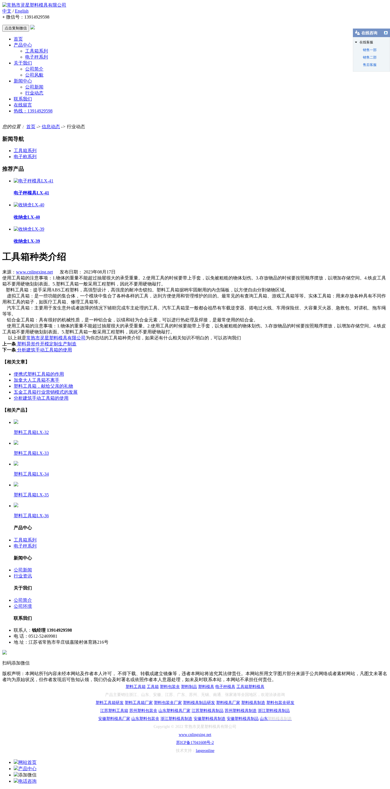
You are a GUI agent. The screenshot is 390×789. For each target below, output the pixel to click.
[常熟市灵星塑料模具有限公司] (34, 5)
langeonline (205, 750)
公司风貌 (34, 75)
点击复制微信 (16, 28)
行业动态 (34, 92)
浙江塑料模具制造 (176, 718)
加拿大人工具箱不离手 (36, 380)
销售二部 (370, 57)
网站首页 (27, 762)
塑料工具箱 (136, 687)
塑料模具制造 (253, 703)
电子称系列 (25, 156)
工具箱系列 (36, 51)
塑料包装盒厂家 (168, 703)
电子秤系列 (36, 57)
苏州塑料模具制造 (241, 711)
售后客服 (370, 65)
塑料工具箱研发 (110, 703)
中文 (6, 11)
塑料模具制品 (247, 718)
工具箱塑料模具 (250, 687)
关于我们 (23, 63)
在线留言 (23, 104)
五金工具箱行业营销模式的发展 (46, 392)
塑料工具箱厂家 (139, 703)
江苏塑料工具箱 (114, 711)
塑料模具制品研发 (199, 703)
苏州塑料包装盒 (143, 711)
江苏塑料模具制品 (208, 711)
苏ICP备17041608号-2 (195, 742)
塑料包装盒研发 (280, 703)
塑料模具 (206, 687)
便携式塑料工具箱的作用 (39, 374)
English (22, 11)
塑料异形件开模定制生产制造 (46, 343)
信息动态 (51, 126)
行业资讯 (23, 575)
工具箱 (153, 687)
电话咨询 (27, 781)
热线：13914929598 (33, 110)
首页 (18, 39)
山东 (135, 718)
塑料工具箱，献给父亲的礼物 (43, 386)
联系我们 (23, 98)
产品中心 (23, 45)
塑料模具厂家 (228, 703)
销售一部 (370, 50)
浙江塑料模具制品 (274, 711)
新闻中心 (23, 81)
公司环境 (23, 606)
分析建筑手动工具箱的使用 (44, 349)
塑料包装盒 (170, 687)
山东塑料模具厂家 (174, 711)
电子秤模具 (225, 687)
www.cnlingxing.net (34, 271)
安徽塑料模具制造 (210, 718)
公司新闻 (34, 86)
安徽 (102, 718)
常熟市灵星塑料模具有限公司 (56, 337)
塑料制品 (189, 687)
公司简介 (34, 69)
